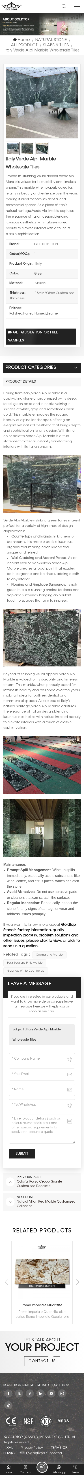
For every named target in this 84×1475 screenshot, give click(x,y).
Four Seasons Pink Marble (25, 962)
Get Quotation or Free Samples (33, 336)
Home (24, 40)
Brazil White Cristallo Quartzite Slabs (42, 1291)
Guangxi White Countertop (25, 970)
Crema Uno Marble (49, 954)
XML (9, 1448)
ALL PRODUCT (24, 45)
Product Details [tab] (21, 382)
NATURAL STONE (51, 40)
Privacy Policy (32, 1448)
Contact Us (42, 1361)
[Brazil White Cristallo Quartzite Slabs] (42, 1264)
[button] (78, 1282)
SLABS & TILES (56, 45)
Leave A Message (42, 1467)
